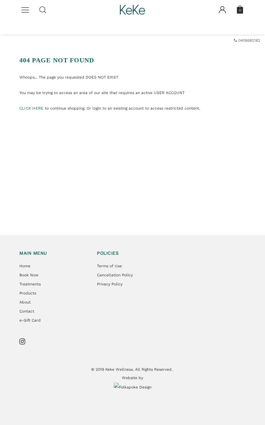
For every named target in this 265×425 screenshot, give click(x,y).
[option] (132, 40)
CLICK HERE (32, 108)
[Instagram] (24, 341)
